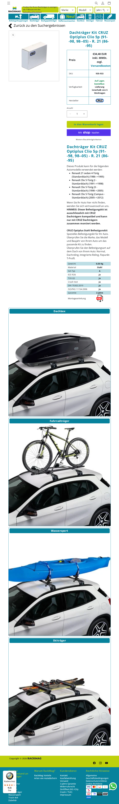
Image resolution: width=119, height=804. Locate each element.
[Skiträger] (90, 16)
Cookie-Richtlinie (94, 783)
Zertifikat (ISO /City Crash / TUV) (69, 790)
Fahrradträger (59, 421)
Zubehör (12, 800)
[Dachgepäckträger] (48, 16)
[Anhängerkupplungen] (18, 16)
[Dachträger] (34, 16)
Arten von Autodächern (45, 778)
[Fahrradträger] (60, 475)
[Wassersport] (110, 16)
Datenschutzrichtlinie (96, 781)
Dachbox (59, 311)
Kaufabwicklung (68, 778)
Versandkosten (101, 65)
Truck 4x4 (13, 797)
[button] (9, 3)
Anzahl (70, 108)
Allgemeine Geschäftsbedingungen (97, 777)
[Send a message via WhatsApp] (113, 786)
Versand (64, 781)
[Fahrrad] (99, 16)
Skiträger (59, 640)
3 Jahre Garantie (68, 783)
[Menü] (14, 772)
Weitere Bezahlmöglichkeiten (89, 139)
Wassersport (59, 530)
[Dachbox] (80, 16)
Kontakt (64, 775)
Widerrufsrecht (67, 786)
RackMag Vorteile (42, 775)
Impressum (65, 794)
